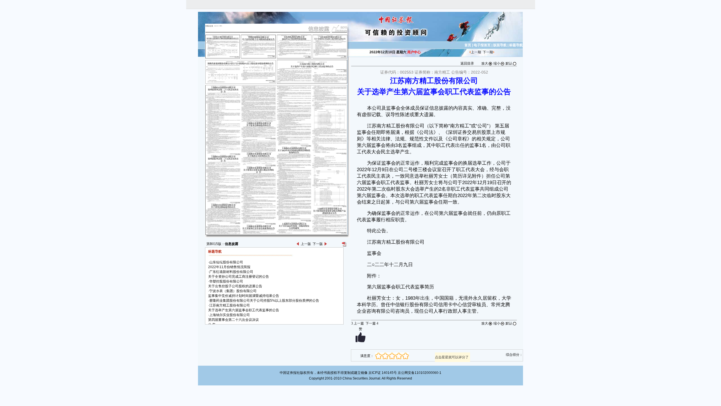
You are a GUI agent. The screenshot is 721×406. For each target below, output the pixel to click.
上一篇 (357, 323)
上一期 (476, 52)
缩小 (496, 63)
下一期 (488, 52)
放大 (484, 63)
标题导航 (516, 45)
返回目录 (467, 63)
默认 (509, 63)
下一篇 (372, 323)
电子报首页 (482, 45)
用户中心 (414, 52)
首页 (467, 45)
